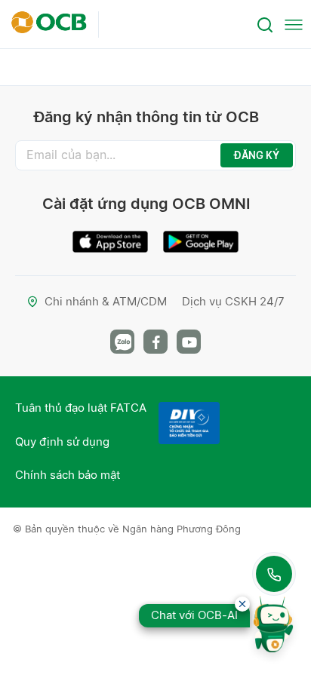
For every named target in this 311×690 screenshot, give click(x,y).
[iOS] (110, 236)
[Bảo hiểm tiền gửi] (189, 423)
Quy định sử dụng (62, 441)
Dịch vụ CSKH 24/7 (233, 301)
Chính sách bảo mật (67, 475)
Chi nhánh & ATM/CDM (106, 301)
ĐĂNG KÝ (256, 155)
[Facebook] (155, 342)
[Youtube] (189, 342)
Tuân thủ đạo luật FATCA (80, 407)
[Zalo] (122, 342)
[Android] (201, 236)
